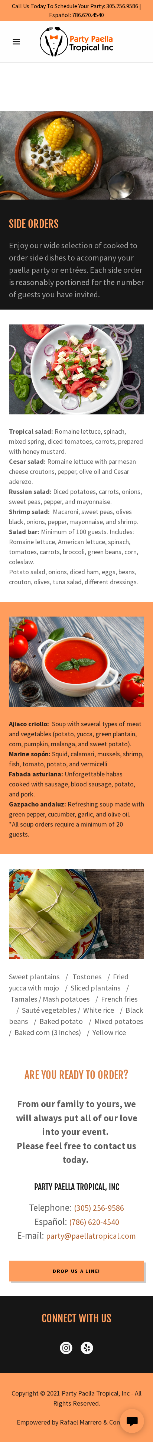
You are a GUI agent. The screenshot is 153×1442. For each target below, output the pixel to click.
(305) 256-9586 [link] (99, 1208)
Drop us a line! (76, 1271)
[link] (76, 41)
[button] (19, 41)
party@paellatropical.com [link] (91, 1236)
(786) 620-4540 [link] (94, 1222)
